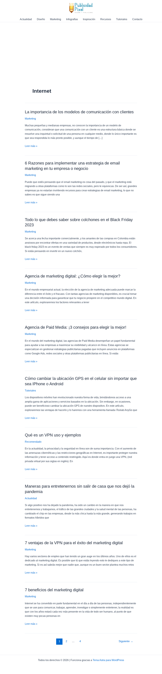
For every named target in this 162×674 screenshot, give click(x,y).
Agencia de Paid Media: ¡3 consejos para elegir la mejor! (75, 327)
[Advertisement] (81, 64)
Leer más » (31, 146)
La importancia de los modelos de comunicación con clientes (79, 112)
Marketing (55, 19)
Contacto (137, 19)
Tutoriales (121, 19)
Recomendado (33, 441)
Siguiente (126, 641)
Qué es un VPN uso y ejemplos (53, 435)
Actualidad (26, 19)
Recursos (105, 19)
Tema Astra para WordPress (108, 660)
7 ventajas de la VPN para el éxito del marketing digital (74, 542)
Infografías (72, 19)
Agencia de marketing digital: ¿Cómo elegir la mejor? (72, 276)
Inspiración (89, 19)
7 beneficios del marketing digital (54, 589)
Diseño (41, 19)
